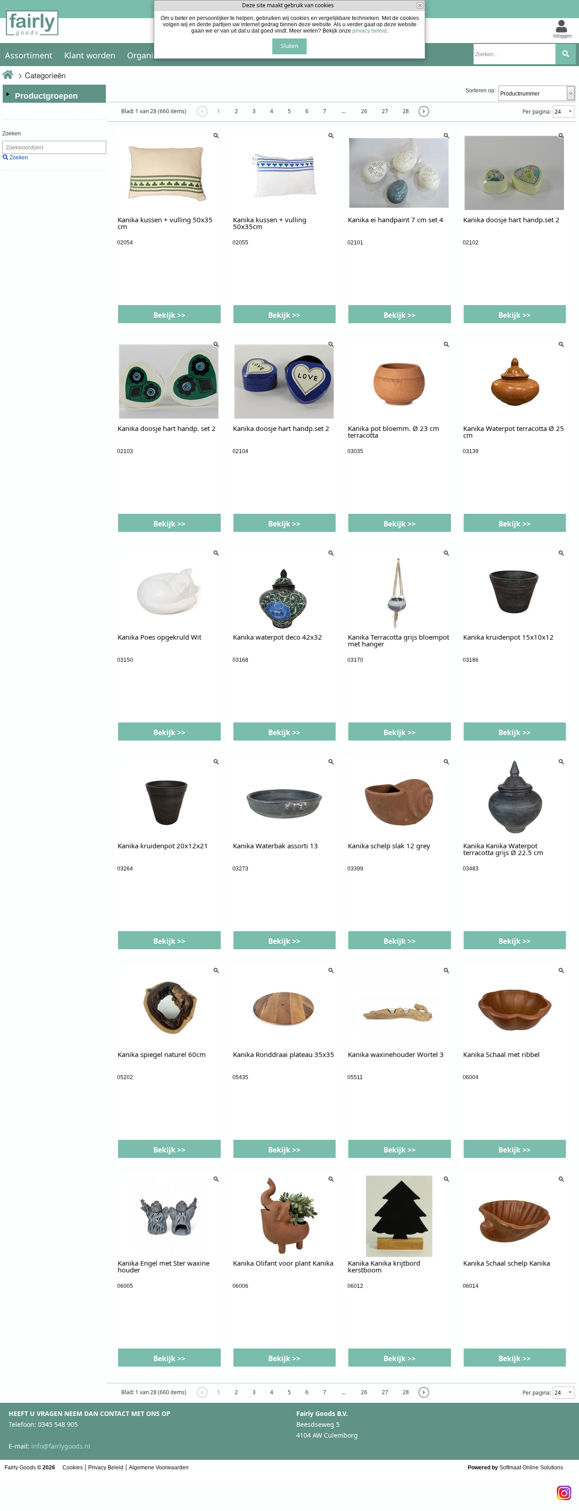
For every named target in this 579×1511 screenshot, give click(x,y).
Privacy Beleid (105, 1467)
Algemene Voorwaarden (159, 1467)
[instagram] (564, 1490)
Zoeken (11, 133)
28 (406, 111)
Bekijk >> (169, 315)
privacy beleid (369, 31)
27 (385, 111)
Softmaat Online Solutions (531, 1467)
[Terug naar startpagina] (32, 25)
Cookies (72, 1467)
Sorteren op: (480, 90)
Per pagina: (536, 111)
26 (364, 111)
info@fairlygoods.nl (60, 1446)
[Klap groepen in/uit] (8, 94)
